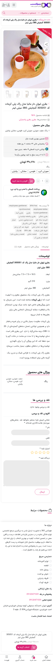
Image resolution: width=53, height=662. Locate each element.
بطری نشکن (43, 216)
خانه (48, 19)
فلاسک (18, 230)
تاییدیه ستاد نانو (42, 220)
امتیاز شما (45, 448)
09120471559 (33, 594)
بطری (34, 119)
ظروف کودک (43, 582)
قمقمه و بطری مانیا (17, 234)
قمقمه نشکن (31, 234)
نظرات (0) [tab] (18, 246)
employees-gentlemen (18, 205)
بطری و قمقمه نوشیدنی (27, 216)
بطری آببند (19, 212)
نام (48, 427)
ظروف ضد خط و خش (40, 227)
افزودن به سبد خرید (19, 180)
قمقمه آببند (44, 234)
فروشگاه (42, 19)
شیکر (14, 220)
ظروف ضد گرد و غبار (21, 227)
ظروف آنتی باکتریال (29, 223)
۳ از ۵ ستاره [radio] (40, 452)
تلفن (48, 438)
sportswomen (24, 209)
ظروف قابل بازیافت (41, 230)
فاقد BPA (27, 230)
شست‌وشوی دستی (26, 220)
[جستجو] (4, 13)
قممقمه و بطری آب (41, 237)
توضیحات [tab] (45, 246)
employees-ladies (41, 209)
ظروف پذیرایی (43, 578)
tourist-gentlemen (41, 212)
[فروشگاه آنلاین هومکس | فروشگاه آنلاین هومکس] (41, 5)
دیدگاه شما (44, 458)
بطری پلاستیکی (25, 119)
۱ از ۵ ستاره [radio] (48, 452)
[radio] (43, 171)
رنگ (47, 167)
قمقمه (46, 565)
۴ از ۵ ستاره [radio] (36, 452)
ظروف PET (44, 223)
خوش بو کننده (43, 573)
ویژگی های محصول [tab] (31, 246)
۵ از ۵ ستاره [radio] (32, 452)
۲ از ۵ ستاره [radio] (44, 452)
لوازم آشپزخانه (43, 561)
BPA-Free (33, 205)
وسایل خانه (44, 569)
